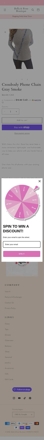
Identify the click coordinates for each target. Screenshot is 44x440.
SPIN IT (22, 254)
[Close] (40, 181)
